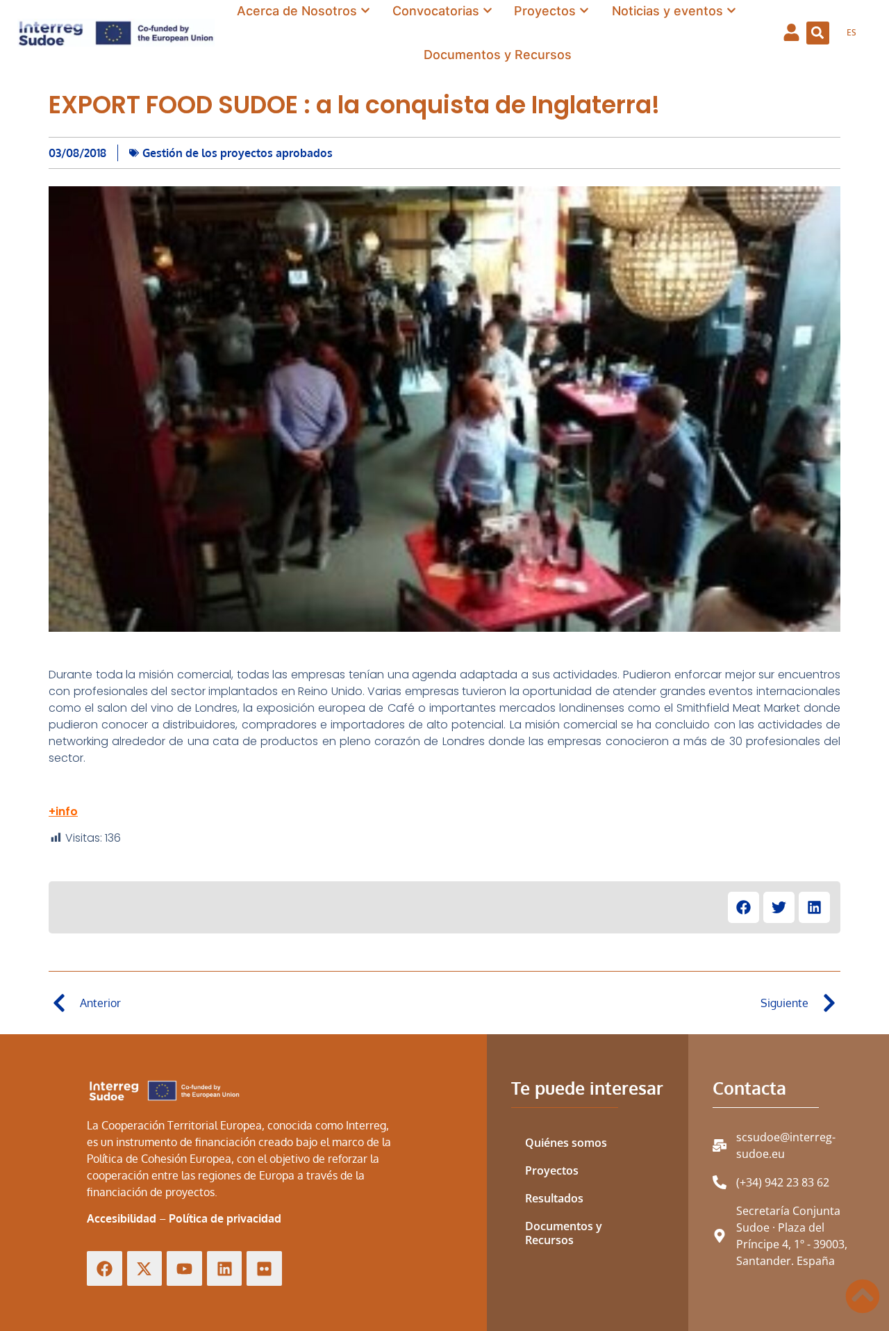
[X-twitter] (145, 1269)
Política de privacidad (225, 1218)
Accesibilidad (121, 1218)
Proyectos (552, 1170)
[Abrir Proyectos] (584, 11)
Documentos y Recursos (563, 1233)
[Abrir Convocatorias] (487, 11)
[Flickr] (264, 1269)
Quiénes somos (566, 1142)
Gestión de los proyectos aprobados (237, 153)
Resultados (554, 1198)
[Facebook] (104, 1269)
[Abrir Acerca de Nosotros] (365, 11)
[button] (817, 33)
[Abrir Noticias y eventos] (731, 11)
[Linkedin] (224, 1269)
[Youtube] (184, 1269)
